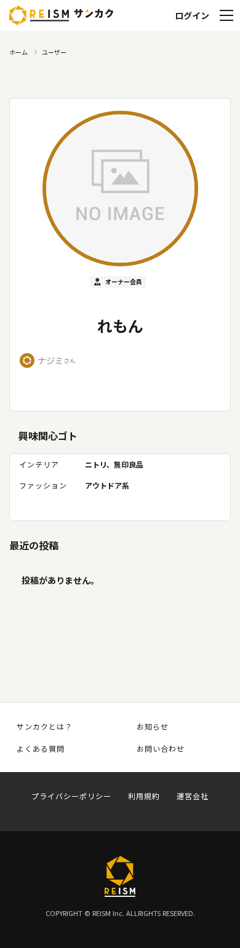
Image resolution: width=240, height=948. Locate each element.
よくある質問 (41, 748)
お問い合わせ (161, 748)
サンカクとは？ (45, 726)
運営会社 (193, 796)
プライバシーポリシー (71, 796)
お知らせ (153, 726)
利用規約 (144, 796)
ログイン (192, 15)
